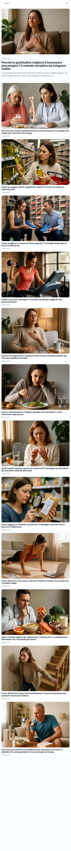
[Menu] (66, 3)
